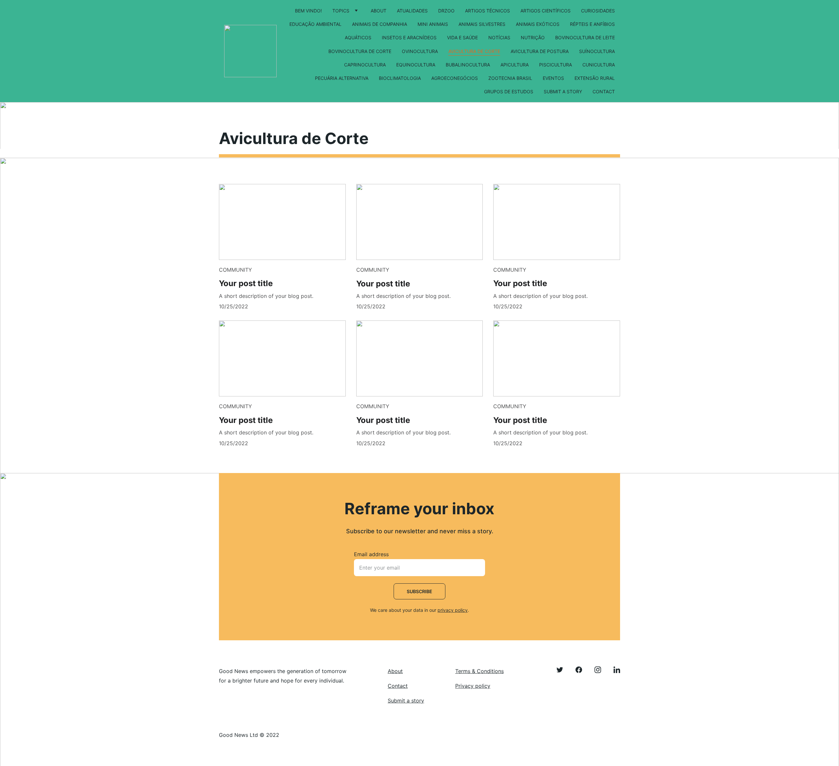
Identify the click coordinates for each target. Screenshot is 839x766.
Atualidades (412, 10)
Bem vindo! (308, 10)
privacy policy (453, 610)
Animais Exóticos (537, 24)
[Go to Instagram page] (601, 669)
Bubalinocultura (468, 64)
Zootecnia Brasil (510, 78)
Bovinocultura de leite (585, 37)
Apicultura (514, 64)
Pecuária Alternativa (341, 78)
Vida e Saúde (462, 37)
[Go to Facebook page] (582, 669)
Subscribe (419, 591)
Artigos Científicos (545, 10)
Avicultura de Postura (540, 51)
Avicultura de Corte (474, 51)
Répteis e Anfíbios (592, 24)
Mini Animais (433, 24)
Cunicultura (598, 64)
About (378, 10)
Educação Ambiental (315, 24)
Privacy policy (472, 686)
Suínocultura (597, 51)
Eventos (553, 78)
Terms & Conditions (479, 671)
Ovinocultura (420, 51)
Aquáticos (358, 37)
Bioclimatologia (400, 78)
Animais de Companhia (379, 24)
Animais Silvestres (482, 24)
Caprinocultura (365, 64)
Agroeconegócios (454, 78)
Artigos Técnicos (487, 10)
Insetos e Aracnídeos (409, 37)
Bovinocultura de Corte (359, 51)
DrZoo (446, 10)
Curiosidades (598, 10)
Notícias (499, 37)
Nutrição (533, 37)
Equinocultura (415, 64)
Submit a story (563, 91)
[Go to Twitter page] (563, 669)
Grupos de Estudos (508, 91)
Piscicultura (555, 64)
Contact (604, 91)
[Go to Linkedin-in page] (617, 669)
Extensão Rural (595, 78)
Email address (371, 554)
